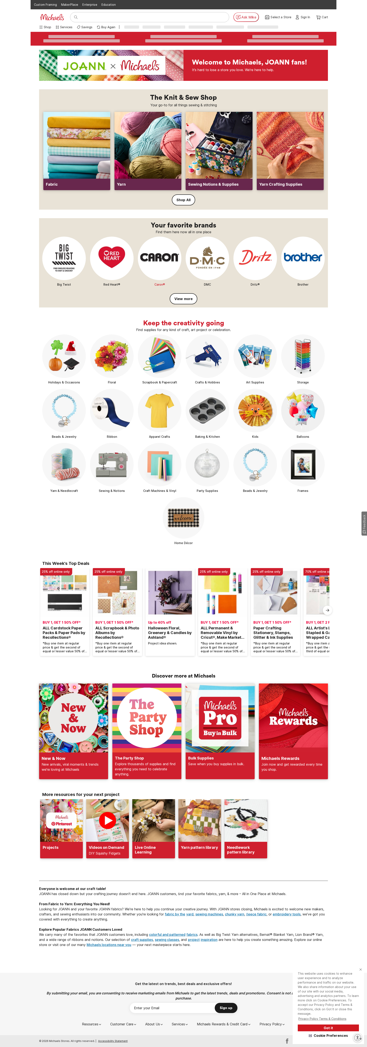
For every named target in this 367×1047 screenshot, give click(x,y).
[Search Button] (76, 17)
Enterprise (89, 4)
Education (109, 4)
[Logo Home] (52, 17)
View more (183, 299)
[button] (328, 1035)
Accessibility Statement (113, 1041)
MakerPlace (69, 4)
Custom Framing (45, 4)
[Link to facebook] (287, 1041)
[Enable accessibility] (358, 1038)
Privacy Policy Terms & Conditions (322, 1018)
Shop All (183, 200)
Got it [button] (328, 1028)
